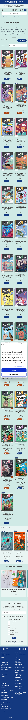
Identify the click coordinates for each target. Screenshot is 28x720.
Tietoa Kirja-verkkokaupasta (20, 654)
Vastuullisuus (17, 659)
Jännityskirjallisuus (5, 706)
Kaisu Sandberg (22, 176)
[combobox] (14, 13)
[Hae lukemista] (25, 13)
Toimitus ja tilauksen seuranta (5, 656)
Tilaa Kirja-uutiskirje (5, 685)
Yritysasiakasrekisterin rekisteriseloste (19, 668)
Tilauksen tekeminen (5, 654)
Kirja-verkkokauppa (14, 717)
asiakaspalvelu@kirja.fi (19, 686)
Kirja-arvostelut (4, 669)
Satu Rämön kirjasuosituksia (7, 690)
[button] (2, 10)
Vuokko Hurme (6, 209)
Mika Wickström (19, 448)
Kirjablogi (3, 687)
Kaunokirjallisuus (14, 621)
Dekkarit (12, 630)
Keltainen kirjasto (14, 632)
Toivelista (3, 676)
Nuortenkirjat (13, 628)
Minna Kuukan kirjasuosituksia (4, 693)
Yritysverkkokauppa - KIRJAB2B (19, 679)
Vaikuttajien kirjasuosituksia (7, 697)
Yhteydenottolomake (19, 685)
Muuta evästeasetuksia (18, 366)
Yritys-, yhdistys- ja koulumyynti (5, 665)
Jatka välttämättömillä (14, 374)
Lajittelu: (3, 45)
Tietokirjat (12, 624)
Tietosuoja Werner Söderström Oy (18, 675)
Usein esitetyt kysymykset (6, 667)
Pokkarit (12, 634)
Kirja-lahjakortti (4, 671)
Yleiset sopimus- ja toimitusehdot (18, 662)
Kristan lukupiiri (4, 695)
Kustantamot (17, 657)
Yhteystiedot (17, 655)
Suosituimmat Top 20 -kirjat (7, 702)
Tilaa (14, 637)
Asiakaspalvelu (4, 674)
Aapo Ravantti (9, 142)
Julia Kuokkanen (19, 556)
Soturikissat (3, 711)
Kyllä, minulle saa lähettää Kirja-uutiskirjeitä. (14, 616)
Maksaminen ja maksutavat (7, 658)
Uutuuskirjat (5, 528)
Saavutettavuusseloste (19, 670)
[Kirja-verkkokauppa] (4, 649)
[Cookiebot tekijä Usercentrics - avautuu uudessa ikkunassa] (18, 344)
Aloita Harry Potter (5, 701)
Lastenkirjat (12, 626)
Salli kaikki (14, 370)
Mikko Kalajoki (6, 107)
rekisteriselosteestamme (14, 642)
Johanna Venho (6, 448)
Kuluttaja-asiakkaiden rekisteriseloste (19, 665)
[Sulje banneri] (26, 344)
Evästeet (16, 672)
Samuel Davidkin (7, 556)
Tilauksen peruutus (5, 662)
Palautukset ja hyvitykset (6, 660)
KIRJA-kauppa (4, 672)
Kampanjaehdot (18, 677)
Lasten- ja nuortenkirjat (6, 708)
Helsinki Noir (4, 699)
